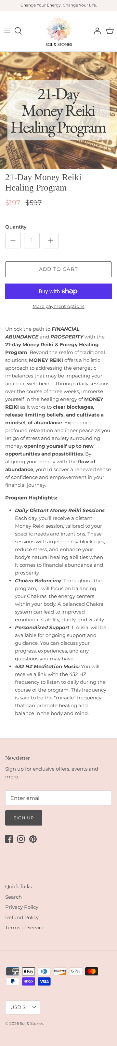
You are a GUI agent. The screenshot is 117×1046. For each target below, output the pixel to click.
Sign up (24, 817)
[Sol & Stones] (59, 31)
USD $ (17, 1007)
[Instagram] (21, 839)
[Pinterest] (33, 839)
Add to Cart (58, 269)
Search (13, 897)
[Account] (95, 31)
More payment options (58, 306)
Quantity (16, 227)
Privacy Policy (21, 907)
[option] (58, 110)
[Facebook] (9, 839)
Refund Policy (22, 917)
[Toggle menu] (7, 31)
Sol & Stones (32, 1023)
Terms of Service (25, 927)
